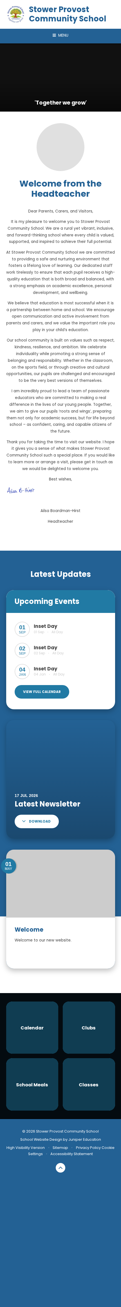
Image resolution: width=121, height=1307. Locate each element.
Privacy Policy (88, 1147)
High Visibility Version (25, 1147)
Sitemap (60, 1147)
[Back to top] (61, 1168)
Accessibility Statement (71, 1153)
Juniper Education (84, 1139)
